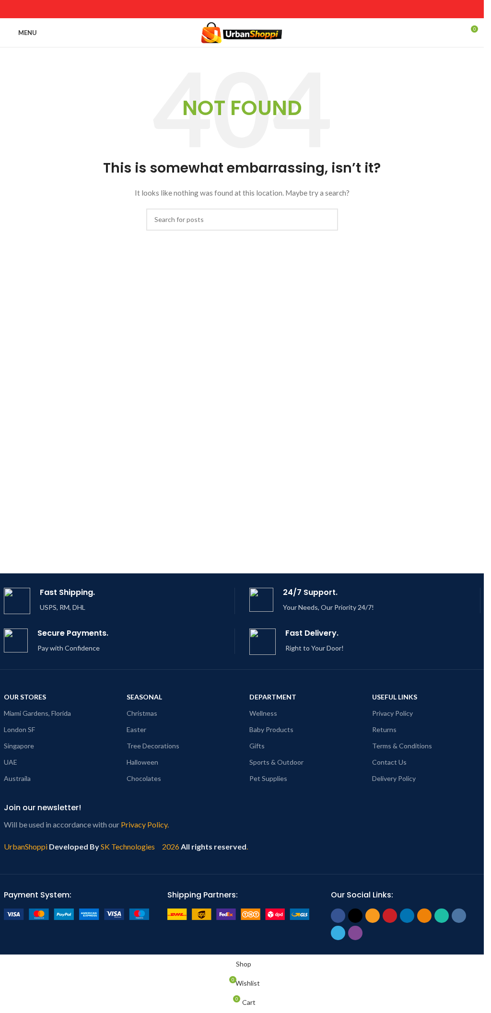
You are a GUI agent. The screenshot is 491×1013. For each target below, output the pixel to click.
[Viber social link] (297, 9)
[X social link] (199, 9)
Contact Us (389, 762)
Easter (136, 729)
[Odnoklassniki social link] (248, 9)
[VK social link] (272, 9)
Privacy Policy (392, 713)
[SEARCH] (327, 220)
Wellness (263, 713)
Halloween (142, 762)
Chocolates (144, 778)
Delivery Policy (394, 778)
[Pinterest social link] (224, 9)
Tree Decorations (153, 746)
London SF (19, 729)
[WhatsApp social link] (260, 9)
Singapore (19, 746)
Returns (384, 729)
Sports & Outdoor (276, 762)
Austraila (17, 778)
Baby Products (271, 729)
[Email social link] (212, 9)
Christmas (142, 713)
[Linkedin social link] (236, 9)
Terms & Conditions (402, 746)
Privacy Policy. (145, 824)
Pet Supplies (268, 778)
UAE (10, 762)
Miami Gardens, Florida (37, 713)
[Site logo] (242, 32)
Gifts (257, 746)
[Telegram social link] (284, 9)
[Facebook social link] (187, 9)
